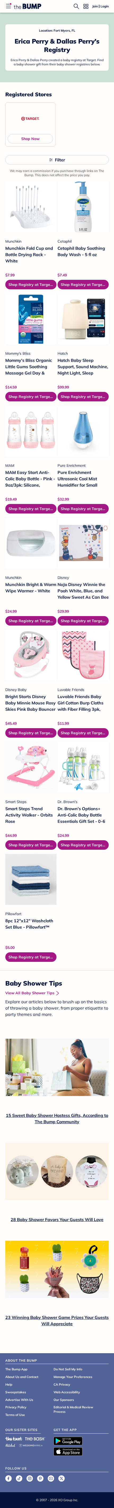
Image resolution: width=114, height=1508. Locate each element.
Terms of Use (15, 1415)
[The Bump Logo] (27, 6)
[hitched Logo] (10, 1444)
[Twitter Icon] (61, 1478)
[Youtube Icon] (51, 1478)
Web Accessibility (67, 1392)
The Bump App (16, 1369)
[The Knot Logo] (13, 1438)
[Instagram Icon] (30, 1478)
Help (8, 1384)
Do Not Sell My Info (68, 1369)
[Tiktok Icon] (19, 1478)
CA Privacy (62, 1384)
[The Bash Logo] (35, 1438)
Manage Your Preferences (73, 1377)
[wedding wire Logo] (30, 1444)
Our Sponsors (64, 1400)
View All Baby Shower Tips (29, 993)
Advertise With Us (19, 1400)
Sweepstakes (15, 1392)
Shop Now (30, 138)
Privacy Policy (16, 1407)
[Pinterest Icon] (40, 1478)
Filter (60, 159)
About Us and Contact (21, 1377)
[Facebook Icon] (8, 1478)
